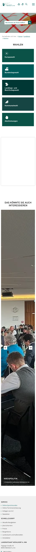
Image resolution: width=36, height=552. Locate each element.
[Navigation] (33, 4)
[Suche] (26, 4)
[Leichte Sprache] (19, 4)
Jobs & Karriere (7, 525)
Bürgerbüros (6, 532)
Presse (4, 529)
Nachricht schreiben (18, 180)
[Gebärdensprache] (22, 4)
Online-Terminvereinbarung (11, 508)
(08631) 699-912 (10, 170)
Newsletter (6, 514)
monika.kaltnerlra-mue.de (15, 172)
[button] (30, 348)
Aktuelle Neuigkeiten (9, 522)
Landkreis (27, 36)
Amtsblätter (6, 538)
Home (20, 36)
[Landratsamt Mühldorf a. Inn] (8, 4)
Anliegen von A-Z (7, 511)
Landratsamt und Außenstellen (12, 535)
